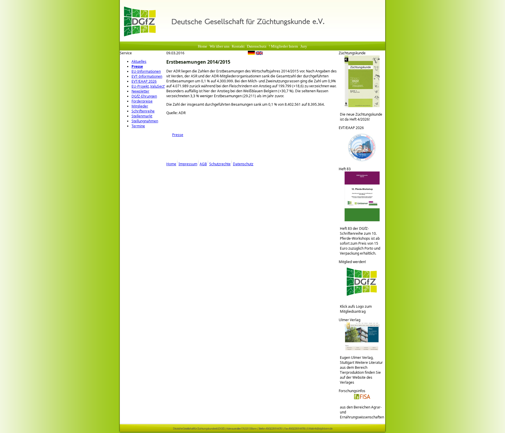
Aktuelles (139, 61)
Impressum (188, 163)
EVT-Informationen (147, 76)
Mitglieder (140, 106)
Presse (137, 66)
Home (202, 46)
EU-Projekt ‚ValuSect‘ (148, 86)
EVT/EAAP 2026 (144, 81)
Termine (138, 126)
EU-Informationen (146, 71)
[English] (259, 54)
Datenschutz (257, 46)
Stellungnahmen (145, 121)
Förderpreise (142, 101)
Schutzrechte (220, 163)
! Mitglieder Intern (283, 46)
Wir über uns (219, 46)
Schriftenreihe (143, 111)
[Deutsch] (251, 54)
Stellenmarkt (142, 116)
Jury (303, 46)
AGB (203, 163)
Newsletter (140, 91)
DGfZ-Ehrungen (144, 96)
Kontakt (238, 46)
